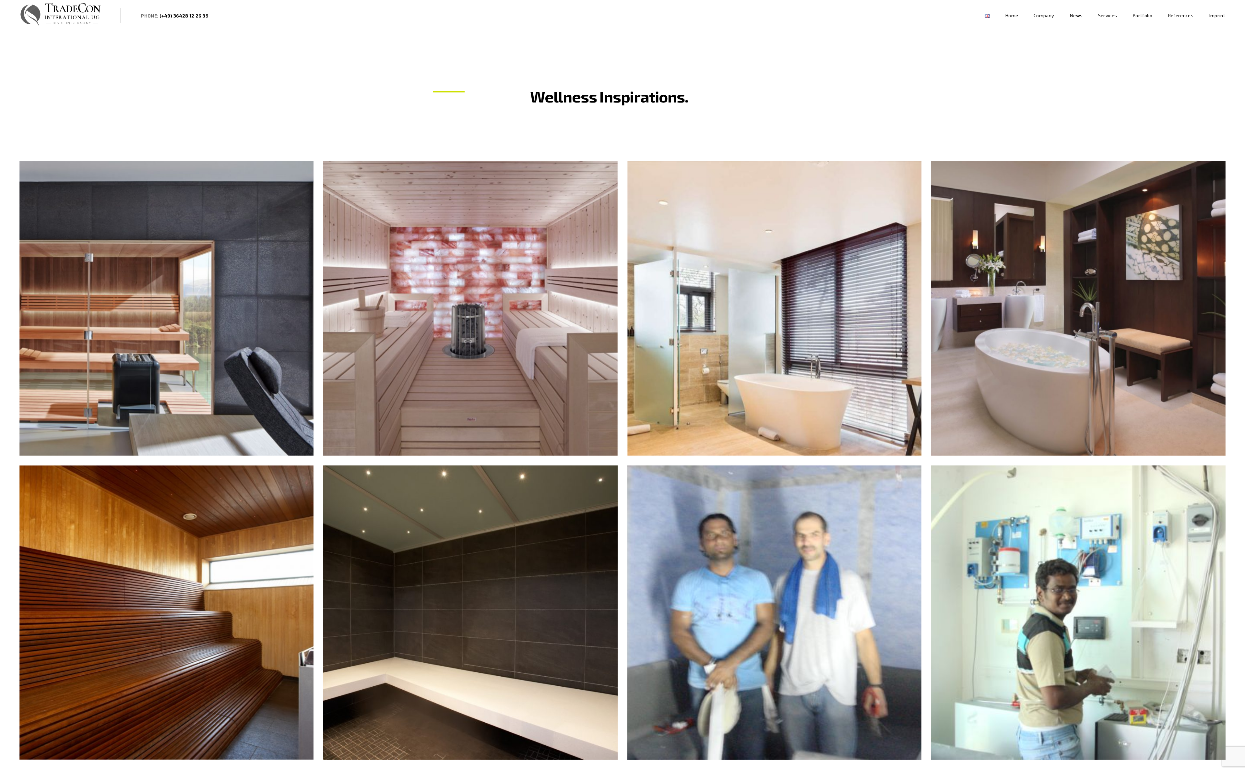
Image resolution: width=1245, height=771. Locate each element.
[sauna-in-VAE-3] (774, 612)
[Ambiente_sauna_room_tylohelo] (470, 308)
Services (1107, 15)
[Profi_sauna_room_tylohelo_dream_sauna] (166, 308)
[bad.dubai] (1078, 308)
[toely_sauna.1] (470, 612)
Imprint (1217, 15)
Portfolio (1142, 15)
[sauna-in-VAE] (1078, 612)
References (1181, 15)
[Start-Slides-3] (774, 308)
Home (1011, 15)
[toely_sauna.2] (166, 612)
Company (1044, 15)
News (1076, 15)
